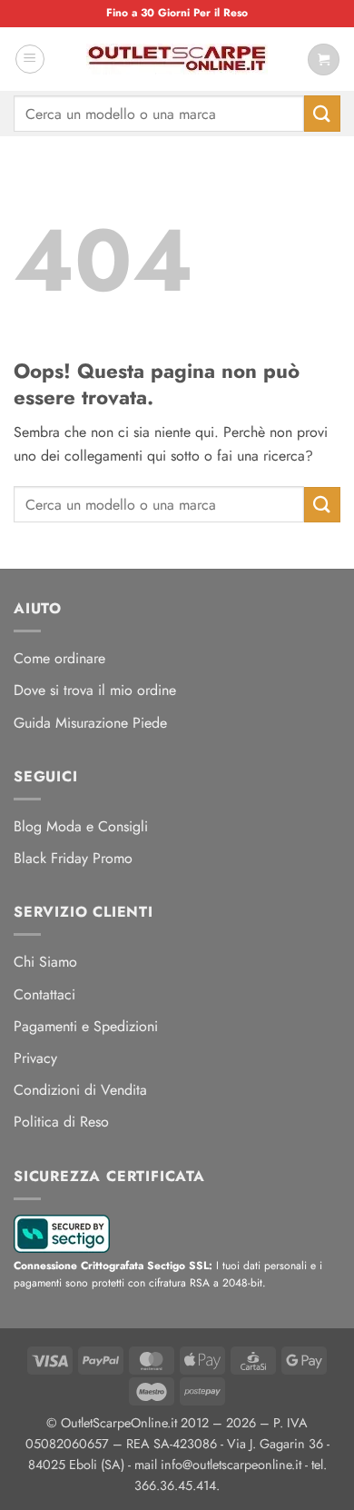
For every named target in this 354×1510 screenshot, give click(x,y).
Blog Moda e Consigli (81, 826)
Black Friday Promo (73, 858)
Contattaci (44, 994)
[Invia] (322, 113)
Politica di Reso (61, 1121)
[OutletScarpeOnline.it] (177, 59)
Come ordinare (59, 658)
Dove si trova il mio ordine (95, 690)
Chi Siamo (45, 961)
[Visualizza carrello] (323, 59)
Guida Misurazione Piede (90, 722)
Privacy (35, 1058)
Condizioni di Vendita (80, 1089)
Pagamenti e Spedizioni (86, 1026)
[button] (29, 59)
